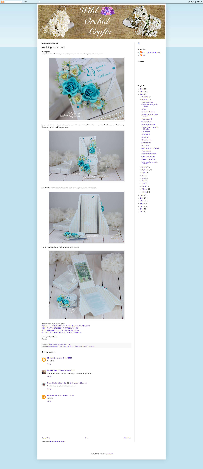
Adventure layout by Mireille (150, 148)
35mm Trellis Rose (64, 346)
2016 (142, 94)
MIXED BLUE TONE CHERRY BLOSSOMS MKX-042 (60, 328)
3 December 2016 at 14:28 (66, 395)
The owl (143, 109)
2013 (142, 201)
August (144, 172)
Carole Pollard (52, 370)
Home (87, 438)
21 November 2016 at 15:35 (63, 358)
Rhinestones (90, 346)
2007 (142, 212)
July (143, 175)
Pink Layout (145, 145)
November (145, 99)
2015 (142, 195)
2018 (142, 89)
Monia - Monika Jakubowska (56, 383)
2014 (142, 198)
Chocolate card (146, 143)
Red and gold (145, 132)
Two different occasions (148, 154)
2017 (142, 92)
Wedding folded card (148, 124)
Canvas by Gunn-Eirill (148, 159)
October (144, 167)
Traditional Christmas (148, 112)
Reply (49, 364)
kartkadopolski (52, 395)
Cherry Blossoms (75, 346)
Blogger (110, 454)
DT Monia (83, 346)
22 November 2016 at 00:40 (78, 383)
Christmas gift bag (147, 102)
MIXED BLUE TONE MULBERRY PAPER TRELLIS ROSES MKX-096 (66, 326)
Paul (143, 55)
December (145, 97)
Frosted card (145, 137)
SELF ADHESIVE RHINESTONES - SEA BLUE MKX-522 (61, 332)
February (145, 189)
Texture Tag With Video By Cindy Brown (149, 128)
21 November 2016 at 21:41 (66, 370)
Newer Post (46, 438)
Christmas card (146, 151)
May (143, 181)
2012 (142, 203)
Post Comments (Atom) (57, 441)
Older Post (127, 438)
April (143, 183)
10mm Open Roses (52, 346)
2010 (142, 209)
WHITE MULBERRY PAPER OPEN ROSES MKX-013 (60, 330)
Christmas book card (148, 156)
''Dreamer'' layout (146, 122)
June (143, 178)
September (145, 170)
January (144, 192)
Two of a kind (145, 134)
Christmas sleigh (146, 119)
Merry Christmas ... (147, 140)
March (144, 186)
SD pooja (50, 358)
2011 (142, 206)
